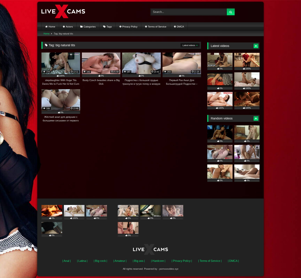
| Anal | (66, 260)
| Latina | (82, 260)
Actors (69, 26)
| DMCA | (233, 260)
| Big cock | (100, 260)
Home (52, 26)
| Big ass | (139, 260)
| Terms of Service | (210, 260)
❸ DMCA (179, 26)
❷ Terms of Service (155, 26)
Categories (90, 26)
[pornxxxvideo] (63, 12)
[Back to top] (290, 267)
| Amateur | (119, 260)
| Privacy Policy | (182, 260)
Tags (109, 26)
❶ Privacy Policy (128, 26)
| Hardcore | (158, 260)
